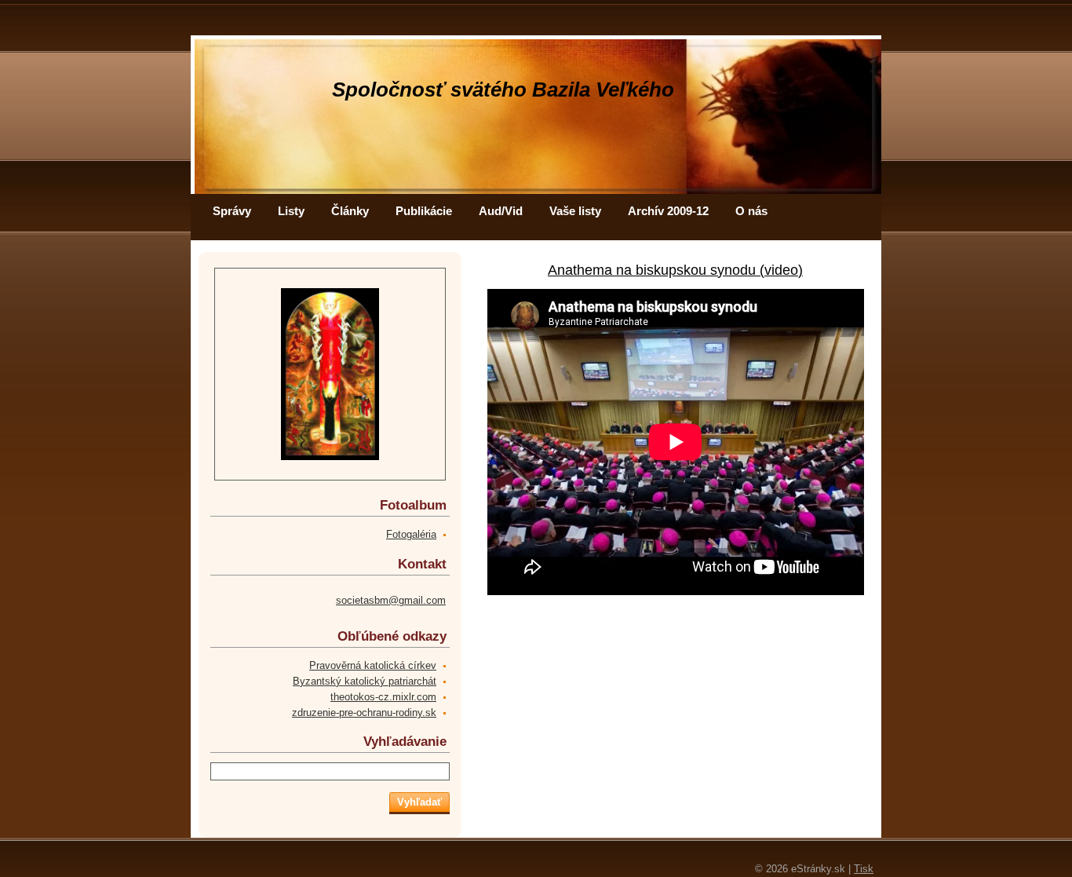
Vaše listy (575, 210)
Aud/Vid (501, 210)
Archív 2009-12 (668, 210)
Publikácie (424, 210)
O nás (751, 210)
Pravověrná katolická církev (372, 665)
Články (350, 210)
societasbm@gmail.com (391, 600)
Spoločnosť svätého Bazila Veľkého (503, 89)
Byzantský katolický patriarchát (364, 681)
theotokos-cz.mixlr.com (383, 697)
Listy (291, 210)
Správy (232, 210)
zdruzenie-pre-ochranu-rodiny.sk (364, 712)
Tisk (863, 869)
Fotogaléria (411, 534)
